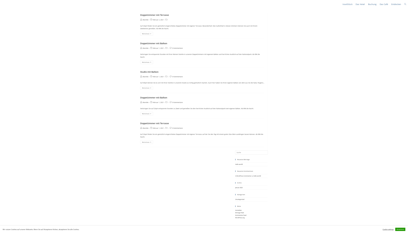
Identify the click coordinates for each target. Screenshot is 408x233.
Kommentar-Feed (240, 215)
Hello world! (239, 164)
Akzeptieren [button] (400, 229)
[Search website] (405, 4)
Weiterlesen (146, 34)
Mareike (145, 20)
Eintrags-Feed (239, 213)
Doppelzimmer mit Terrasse (154, 15)
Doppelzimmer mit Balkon (153, 43)
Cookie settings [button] (388, 229)
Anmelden (238, 210)
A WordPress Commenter (243, 176)
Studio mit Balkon (149, 71)
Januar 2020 (239, 188)
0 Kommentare (177, 48)
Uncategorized (239, 199)
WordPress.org (240, 218)
